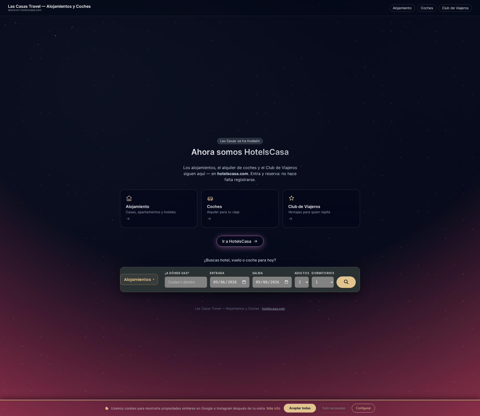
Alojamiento (402, 8)
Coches (427, 8)
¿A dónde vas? (176, 273)
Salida (257, 273)
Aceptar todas (299, 408)
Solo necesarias (334, 408)
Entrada (217, 273)
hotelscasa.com (273, 308)
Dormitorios (323, 273)
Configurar (363, 408)
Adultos (301, 273)
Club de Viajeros (455, 8)
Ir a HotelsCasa (236, 241)
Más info (273, 408)
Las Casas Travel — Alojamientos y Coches (49, 8)
